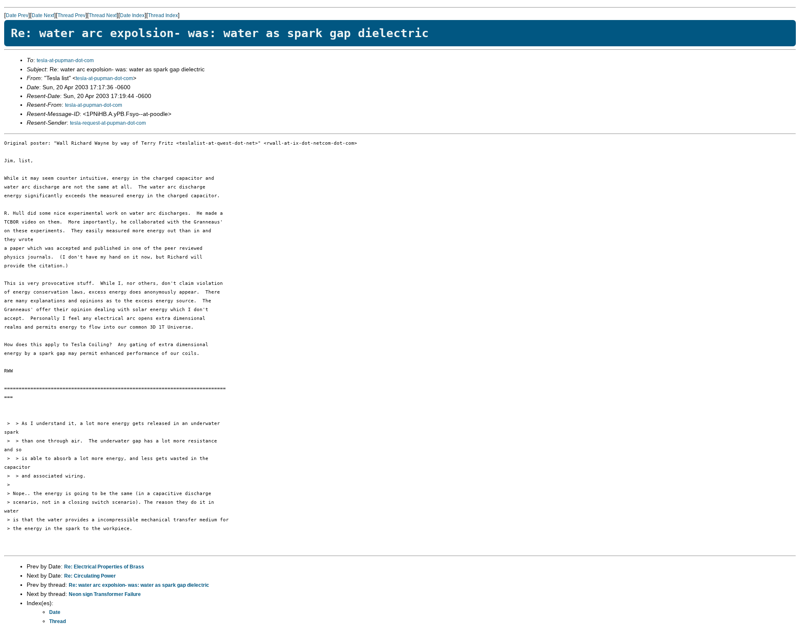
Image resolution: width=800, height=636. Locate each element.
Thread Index (163, 15)
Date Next (43, 15)
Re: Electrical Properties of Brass (104, 567)
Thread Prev (71, 15)
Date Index (132, 15)
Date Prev (17, 15)
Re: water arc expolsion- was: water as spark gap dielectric (139, 585)
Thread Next (103, 15)
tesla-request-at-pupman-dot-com (108, 123)
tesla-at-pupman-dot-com (65, 60)
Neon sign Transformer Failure (105, 594)
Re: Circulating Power (90, 576)
